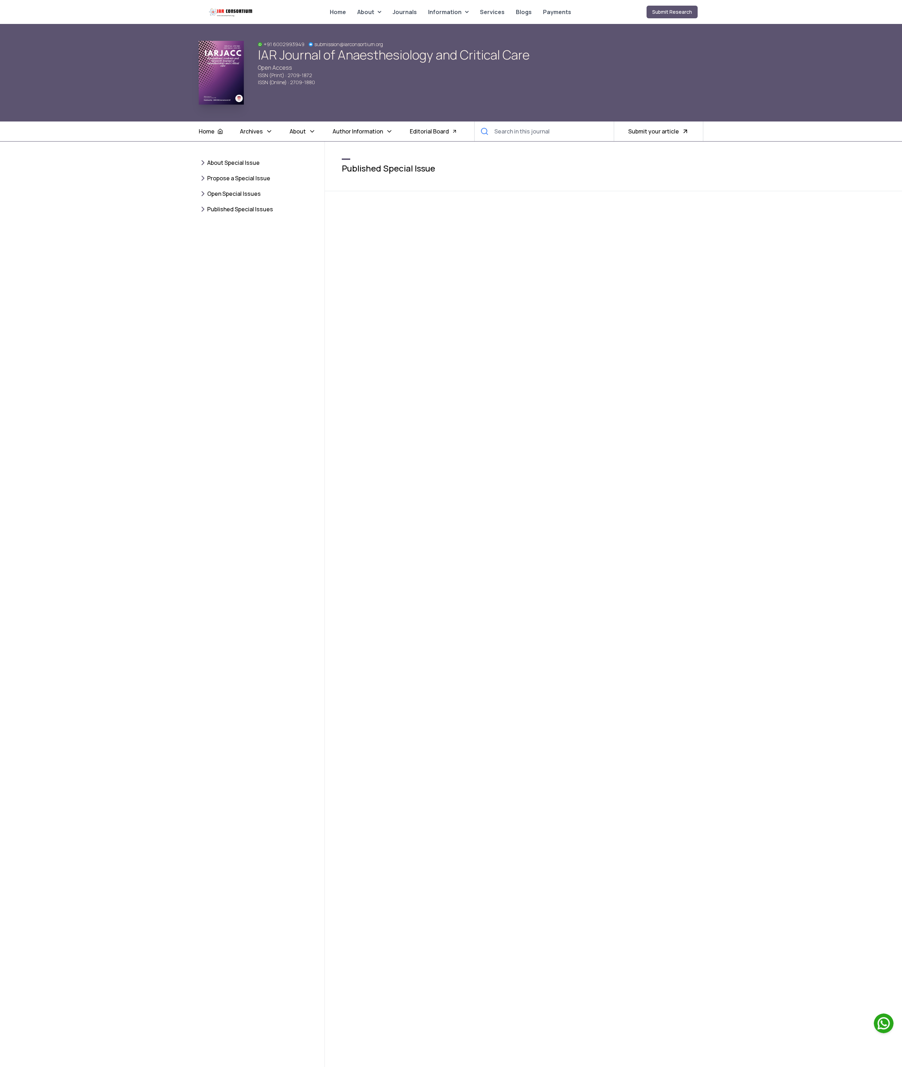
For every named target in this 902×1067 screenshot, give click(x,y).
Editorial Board (429, 131)
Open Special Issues (234, 194)
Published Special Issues (240, 209)
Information (445, 12)
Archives (251, 131)
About (365, 12)
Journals (405, 12)
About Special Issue (233, 163)
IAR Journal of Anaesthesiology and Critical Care (394, 55)
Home (338, 12)
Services (492, 12)
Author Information (358, 131)
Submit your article (653, 131)
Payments (557, 12)
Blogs (524, 12)
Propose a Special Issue (238, 178)
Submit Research (672, 11)
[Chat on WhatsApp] (884, 1023)
